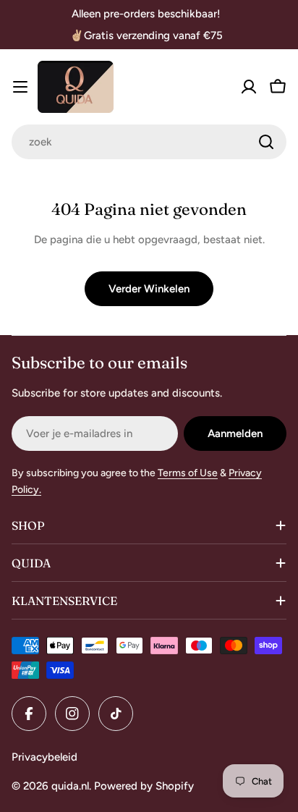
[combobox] (149, 141)
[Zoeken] (266, 142)
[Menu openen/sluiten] (20, 87)
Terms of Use (188, 473)
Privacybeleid (44, 757)
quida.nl (70, 785)
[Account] (248, 87)
